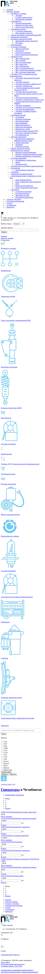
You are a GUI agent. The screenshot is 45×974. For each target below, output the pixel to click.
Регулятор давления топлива (26, 133)
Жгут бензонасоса (22, 66)
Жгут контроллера (22, 58)
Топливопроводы (22, 135)
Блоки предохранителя (24, 186)
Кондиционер (16, 45)
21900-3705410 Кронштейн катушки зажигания (18, 812)
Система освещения (18, 158)
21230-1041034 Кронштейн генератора (15, 850)
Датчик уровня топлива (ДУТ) (27, 131)
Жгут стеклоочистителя (24, 68)
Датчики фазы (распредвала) (26, 92)
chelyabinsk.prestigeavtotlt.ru (11, 972)
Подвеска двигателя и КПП (21, 39)
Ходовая (19, 15)
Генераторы (15, 168)
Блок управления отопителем (27, 55)
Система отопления (18, 47)
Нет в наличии (6, 816)
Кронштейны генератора (25, 170)
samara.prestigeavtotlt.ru (29, 972)
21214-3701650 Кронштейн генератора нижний (18, 867)
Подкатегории (6, 772)
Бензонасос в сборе (23, 129)
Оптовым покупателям (15, 201)
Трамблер (19, 145)
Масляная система (22, 195)
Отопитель (20, 51)
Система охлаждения (23, 191)
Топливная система (18, 115)
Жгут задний (20, 60)
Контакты (10, 207)
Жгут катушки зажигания (25, 72)
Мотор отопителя (22, 49)
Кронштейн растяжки (24, 19)
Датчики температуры (24, 86)
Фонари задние (21, 164)
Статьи (9, 203)
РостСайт (11, 966)
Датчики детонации (23, 105)
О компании (11, 205)
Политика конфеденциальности (13, 964)
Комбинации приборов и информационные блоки (24, 140)
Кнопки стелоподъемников (26, 152)
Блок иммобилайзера (23, 180)
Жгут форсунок (21, 64)
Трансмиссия (16, 21)
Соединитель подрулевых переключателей (27, 166)
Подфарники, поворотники (26, 160)
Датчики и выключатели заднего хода (30, 100)
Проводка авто (16, 56)
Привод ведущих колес (24, 25)
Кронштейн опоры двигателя (27, 41)
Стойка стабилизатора (24, 17)
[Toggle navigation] (19, 6)
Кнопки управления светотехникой (29, 154)
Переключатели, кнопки (20, 150)
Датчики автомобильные (25, 109)
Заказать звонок (7, 915)
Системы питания (22, 193)
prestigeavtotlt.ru (6, 970)
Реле (17, 184)
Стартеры (15, 172)
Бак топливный (21, 123)
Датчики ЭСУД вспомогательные (28, 107)
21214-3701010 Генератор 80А (12, 876)
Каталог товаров (13, 11)
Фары (18, 162)
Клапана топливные (23, 119)
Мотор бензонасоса (23, 125)
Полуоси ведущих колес (25, 27)
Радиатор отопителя (23, 53)
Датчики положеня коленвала (27, 98)
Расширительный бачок (24, 197)
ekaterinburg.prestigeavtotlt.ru (23, 970)
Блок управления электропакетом (28, 182)
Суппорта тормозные (24, 31)
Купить (3, 825)
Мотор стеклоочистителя (20, 148)
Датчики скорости (22, 82)
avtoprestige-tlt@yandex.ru (10, 955)
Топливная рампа (22, 121)
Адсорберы (20, 117)
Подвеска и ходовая (18, 13)
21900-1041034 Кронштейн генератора (15, 827)
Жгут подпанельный (23, 62)
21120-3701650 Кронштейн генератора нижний (18, 818)
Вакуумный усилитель (24, 33)
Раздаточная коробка (23, 23)
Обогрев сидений (22, 146)
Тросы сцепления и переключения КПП (26, 35)
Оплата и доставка (14, 199)
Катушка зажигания (18, 137)
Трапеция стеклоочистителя (21, 174)
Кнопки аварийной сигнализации (28, 156)
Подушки (19, 43)
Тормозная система (18, 29)
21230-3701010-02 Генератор (11, 842)
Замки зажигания (22, 143)
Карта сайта (5, 962)
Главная (10, 10)
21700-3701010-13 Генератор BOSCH (15, 836)
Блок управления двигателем (26, 188)
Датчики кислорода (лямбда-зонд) (28, 84)
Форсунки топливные (24, 127)
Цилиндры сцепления (19, 37)
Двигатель (15, 190)
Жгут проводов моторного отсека (28, 70)
